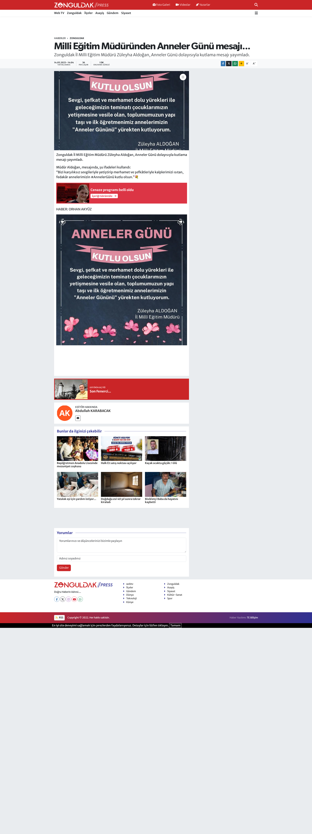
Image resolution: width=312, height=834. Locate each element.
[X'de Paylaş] (229, 63)
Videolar (185, 5)
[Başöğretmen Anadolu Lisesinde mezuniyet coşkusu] (77, 448)
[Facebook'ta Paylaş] (223, 63)
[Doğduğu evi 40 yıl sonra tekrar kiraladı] (121, 484)
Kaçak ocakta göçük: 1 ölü (161, 463)
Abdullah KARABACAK (93, 411)
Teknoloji (131, 598)
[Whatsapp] (80, 599)
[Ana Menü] (256, 13)
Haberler (60, 38)
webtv (129, 583)
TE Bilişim (252, 617)
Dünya (130, 594)
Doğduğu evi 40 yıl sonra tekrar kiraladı (121, 500)
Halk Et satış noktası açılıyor (118, 463)
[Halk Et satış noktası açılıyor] (121, 448)
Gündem (112, 13)
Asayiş (99, 13)
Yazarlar (204, 5)
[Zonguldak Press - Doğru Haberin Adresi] (81, 4)
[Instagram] (68, 599)
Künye (129, 602)
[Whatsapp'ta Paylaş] (235, 63)
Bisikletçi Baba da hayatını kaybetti (161, 500)
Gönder (64, 567)
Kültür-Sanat (174, 594)
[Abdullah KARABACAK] (64, 413)
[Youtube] (74, 599)
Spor (169, 598)
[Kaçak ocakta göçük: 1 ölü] (165, 448)
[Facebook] (56, 599)
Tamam (175, 625)
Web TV (59, 13)
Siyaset (126, 13)
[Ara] (256, 5)
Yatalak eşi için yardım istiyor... (76, 499)
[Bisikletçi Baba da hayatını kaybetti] (165, 484)
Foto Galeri (163, 5)
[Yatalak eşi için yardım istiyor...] (77, 484)
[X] (62, 599)
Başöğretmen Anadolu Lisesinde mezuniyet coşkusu (77, 464)
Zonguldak (74, 13)
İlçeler (88, 13)
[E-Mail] (78, 418)
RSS (60, 617)
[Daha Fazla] (241, 63)
